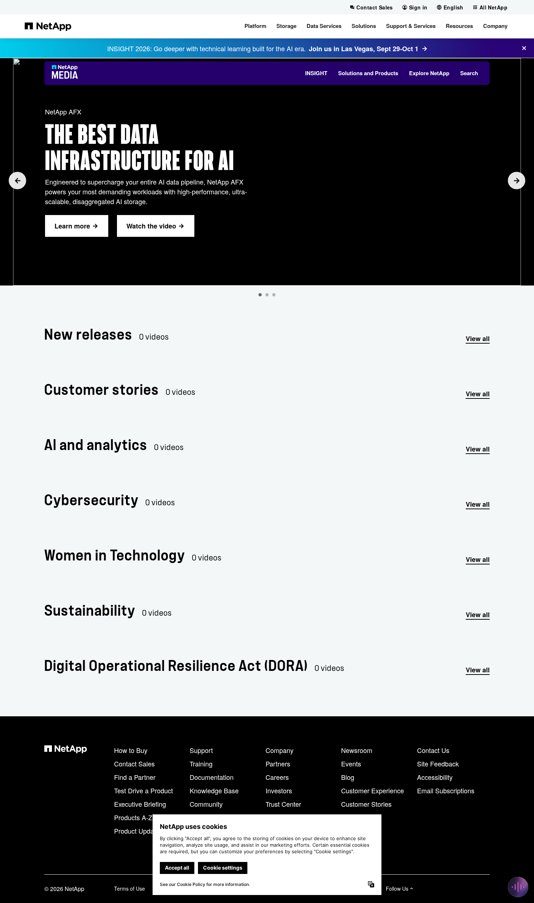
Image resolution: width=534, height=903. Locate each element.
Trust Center (283, 804)
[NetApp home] (48, 26)
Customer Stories (366, 804)
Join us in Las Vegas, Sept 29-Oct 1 (363, 48)
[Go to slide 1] (260, 294)
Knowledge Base (214, 790)
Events (351, 763)
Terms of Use (129, 888)
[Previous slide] (17, 180)
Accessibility (435, 777)
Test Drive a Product (143, 790)
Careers (277, 777)
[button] (255, 26)
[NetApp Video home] (67, 73)
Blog (347, 777)
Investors (279, 790)
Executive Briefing (140, 804)
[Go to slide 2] (267, 294)
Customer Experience (372, 790)
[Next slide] (516, 180)
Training (201, 763)
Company (280, 750)
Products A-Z (133, 817)
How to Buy (130, 750)
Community (206, 804)
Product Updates (138, 830)
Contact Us (433, 750)
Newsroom (356, 750)
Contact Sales (134, 763)
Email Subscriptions (445, 790)
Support (201, 750)
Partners (278, 763)
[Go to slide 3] (274, 294)
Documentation (212, 777)
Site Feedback (438, 763)
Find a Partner (134, 777)
